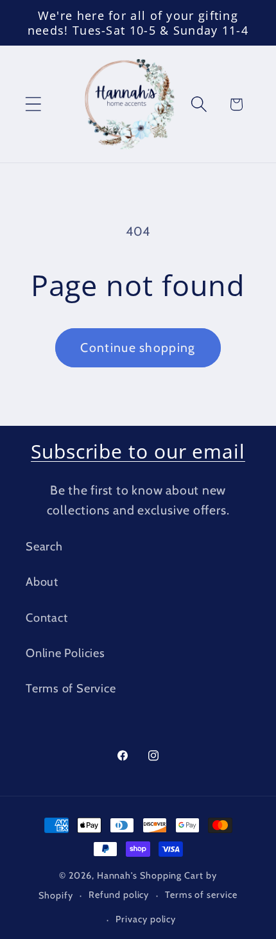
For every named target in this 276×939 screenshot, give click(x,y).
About (42, 581)
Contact (46, 617)
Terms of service (201, 894)
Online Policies (65, 652)
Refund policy (119, 894)
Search (44, 546)
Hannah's (118, 875)
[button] (33, 104)
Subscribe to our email (138, 451)
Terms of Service (71, 688)
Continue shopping (137, 347)
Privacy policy (146, 919)
